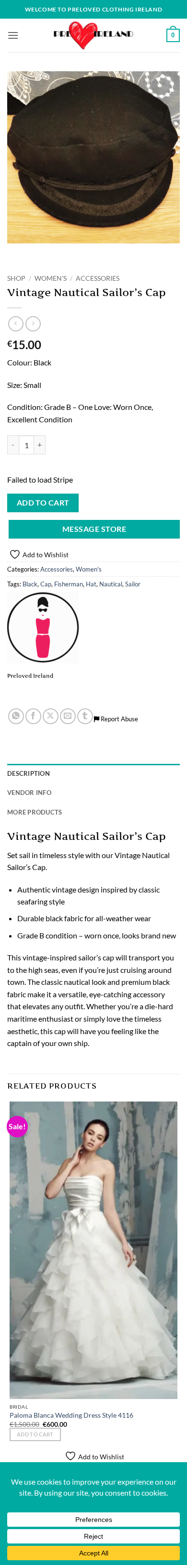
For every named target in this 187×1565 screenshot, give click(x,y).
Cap (45, 584)
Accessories (97, 278)
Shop (16, 278)
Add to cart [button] (35, 1434)
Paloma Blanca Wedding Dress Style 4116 (71, 1415)
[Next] (43, 252)
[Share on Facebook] (33, 716)
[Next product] (15, 323)
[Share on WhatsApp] (16, 716)
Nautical (110, 584)
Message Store (94, 529)
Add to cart (43, 502)
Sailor (132, 584)
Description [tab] (28, 773)
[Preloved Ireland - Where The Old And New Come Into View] (93, 35)
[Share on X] (50, 716)
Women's (51, 278)
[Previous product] (32, 323)
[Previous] (16, 252)
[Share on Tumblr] (85, 716)
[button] (13, 35)
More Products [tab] (34, 812)
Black (30, 584)
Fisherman (68, 584)
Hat (91, 584)
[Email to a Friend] (68, 716)
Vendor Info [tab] (29, 792)
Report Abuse (118, 719)
